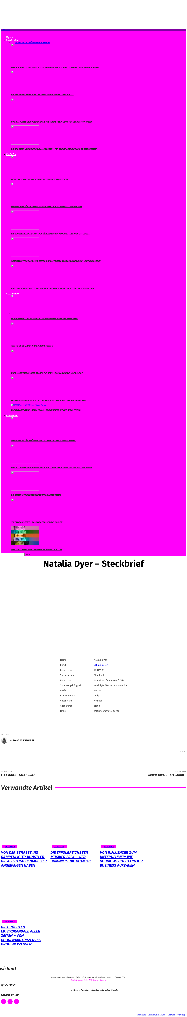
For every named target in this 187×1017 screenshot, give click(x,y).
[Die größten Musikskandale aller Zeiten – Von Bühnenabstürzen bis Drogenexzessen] (25, 144)
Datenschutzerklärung (156, 1015)
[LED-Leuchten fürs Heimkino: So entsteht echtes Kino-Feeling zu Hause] (25, 201)
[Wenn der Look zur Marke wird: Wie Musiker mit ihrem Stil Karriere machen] (25, 174)
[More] (180, 758)
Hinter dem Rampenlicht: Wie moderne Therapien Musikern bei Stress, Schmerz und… (53, 288)
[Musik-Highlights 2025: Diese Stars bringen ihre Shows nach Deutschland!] (25, 395)
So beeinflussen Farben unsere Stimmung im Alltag (36, 549)
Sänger (33, 42)
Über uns (171, 1015)
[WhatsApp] (171, 758)
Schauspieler (43, 42)
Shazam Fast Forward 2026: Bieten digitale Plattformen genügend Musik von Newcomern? (56, 261)
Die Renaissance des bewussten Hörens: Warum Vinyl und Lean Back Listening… (50, 234)
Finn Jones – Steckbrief (18, 775)
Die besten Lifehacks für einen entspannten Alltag (36, 495)
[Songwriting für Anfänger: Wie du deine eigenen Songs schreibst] (25, 435)
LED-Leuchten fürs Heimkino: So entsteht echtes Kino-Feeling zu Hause (46, 206)
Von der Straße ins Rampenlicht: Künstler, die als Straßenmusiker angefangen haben (55, 67)
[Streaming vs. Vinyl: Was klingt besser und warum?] (25, 517)
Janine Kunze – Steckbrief (167, 775)
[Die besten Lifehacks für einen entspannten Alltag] (25, 490)
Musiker (26, 42)
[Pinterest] (163, 758)
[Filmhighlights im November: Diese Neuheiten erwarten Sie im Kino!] (25, 313)
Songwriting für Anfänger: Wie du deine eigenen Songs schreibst (43, 440)
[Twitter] (156, 758)
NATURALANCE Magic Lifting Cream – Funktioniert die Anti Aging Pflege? (46, 410)
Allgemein (12, 293)
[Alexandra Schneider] (5, 740)
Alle (13, 42)
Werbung (181, 1015)
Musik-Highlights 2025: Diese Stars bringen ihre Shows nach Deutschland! (48, 400)
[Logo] (1, 32)
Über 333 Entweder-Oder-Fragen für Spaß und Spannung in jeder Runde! (47, 373)
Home (9, 36)
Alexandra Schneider (22, 740)
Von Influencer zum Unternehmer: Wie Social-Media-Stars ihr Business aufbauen (51, 122)
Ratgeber (12, 415)
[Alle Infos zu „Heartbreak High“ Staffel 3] (25, 341)
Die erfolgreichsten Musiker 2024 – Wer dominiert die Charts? (42, 94)
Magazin (11, 154)
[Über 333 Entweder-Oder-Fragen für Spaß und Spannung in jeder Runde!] (25, 368)
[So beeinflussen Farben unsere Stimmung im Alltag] (25, 544)
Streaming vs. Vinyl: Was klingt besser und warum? (37, 522)
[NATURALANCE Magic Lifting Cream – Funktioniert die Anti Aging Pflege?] (28, 405)
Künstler (12, 39)
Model (18, 42)
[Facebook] (148, 758)
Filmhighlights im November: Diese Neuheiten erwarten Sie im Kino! (44, 318)
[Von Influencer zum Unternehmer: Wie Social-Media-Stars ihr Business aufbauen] (25, 117)
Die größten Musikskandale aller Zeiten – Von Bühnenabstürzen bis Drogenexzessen (54, 149)
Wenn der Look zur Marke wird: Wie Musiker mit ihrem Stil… (41, 179)
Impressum (141, 1015)
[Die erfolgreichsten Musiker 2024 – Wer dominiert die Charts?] (25, 89)
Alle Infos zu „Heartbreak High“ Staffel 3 (32, 346)
